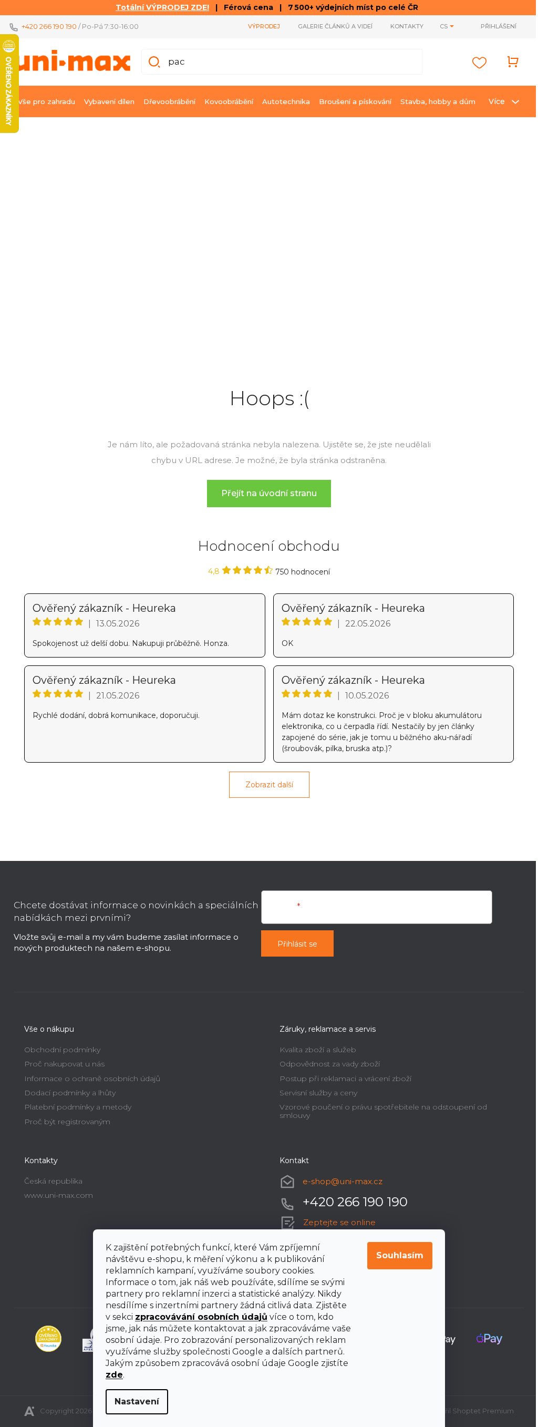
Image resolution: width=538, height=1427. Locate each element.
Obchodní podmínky (58, 1046)
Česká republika (49, 1177)
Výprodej (260, 26)
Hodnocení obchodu (265, 542)
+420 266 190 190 (45, 26)
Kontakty (403, 26)
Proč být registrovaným (63, 1118)
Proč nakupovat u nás (60, 1060)
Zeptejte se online (335, 1219)
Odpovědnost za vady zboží (326, 1060)
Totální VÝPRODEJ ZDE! (158, 7)
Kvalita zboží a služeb (314, 1046)
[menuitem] (43, 101)
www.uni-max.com (54, 1191)
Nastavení (133, 1402)
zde (110, 1375)
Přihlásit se (294, 940)
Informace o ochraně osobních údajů (88, 1074)
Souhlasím (396, 1255)
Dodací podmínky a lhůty (66, 1089)
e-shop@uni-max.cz (339, 1178)
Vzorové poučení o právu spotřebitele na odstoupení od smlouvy (379, 1107)
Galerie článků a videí (331, 26)
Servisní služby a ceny (315, 1089)
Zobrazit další (265, 781)
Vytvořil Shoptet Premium (466, 1407)
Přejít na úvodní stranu (265, 490)
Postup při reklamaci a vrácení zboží (342, 1074)
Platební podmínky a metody (74, 1103)
